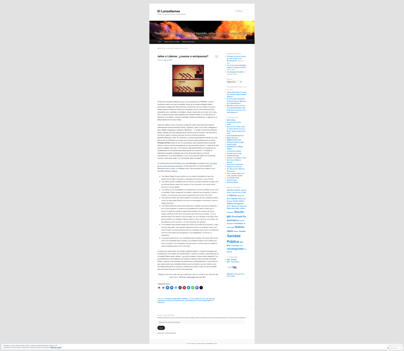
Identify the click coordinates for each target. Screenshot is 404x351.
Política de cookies (55, 347)
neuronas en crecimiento (235, 164)
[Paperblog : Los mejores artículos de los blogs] (232, 269)
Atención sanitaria (233, 190)
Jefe (203, 299)
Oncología (168, 299)
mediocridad (161, 300)
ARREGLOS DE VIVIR (234, 140)
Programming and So (234, 122)
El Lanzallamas (168, 11)
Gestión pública (238, 201)
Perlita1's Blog (231, 144)
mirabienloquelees (233, 156)
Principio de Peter (179, 300)
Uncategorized (235, 248)
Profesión (239, 223)
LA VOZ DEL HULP (233, 178)
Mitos (237, 208)
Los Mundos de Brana (234, 151)
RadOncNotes (231, 120)
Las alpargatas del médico (235, 72)
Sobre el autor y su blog (172, 42)
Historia (230, 203)
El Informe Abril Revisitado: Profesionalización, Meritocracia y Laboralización (236, 101)
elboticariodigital (232, 182)
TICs (241, 245)
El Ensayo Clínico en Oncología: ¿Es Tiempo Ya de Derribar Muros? (236, 58)
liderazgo (212, 299)
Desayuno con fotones (234, 167)
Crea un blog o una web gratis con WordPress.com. (202, 344)
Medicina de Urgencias (239, 206)
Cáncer (233, 195)
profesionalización (190, 300)
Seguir (161, 328)
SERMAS (185, 299)
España (234, 198)
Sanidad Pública (176, 299)
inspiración (198, 299)
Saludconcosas (232, 180)
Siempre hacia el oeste (234, 153)
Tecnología (235, 245)
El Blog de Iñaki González (235, 142)
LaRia (229, 124)
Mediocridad (231, 208)
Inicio (159, 42)
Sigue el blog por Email (165, 315)
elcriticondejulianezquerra (235, 136)
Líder (207, 299)
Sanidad (242, 231)
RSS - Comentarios (233, 262)
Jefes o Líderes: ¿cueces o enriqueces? (182, 56)
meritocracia (169, 300)
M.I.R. (229, 206)
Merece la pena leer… (189, 42)
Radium (236, 231)
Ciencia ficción (236, 192)
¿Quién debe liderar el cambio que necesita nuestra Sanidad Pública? (237, 94)
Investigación (239, 203)
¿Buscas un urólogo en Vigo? (236, 158)
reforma (199, 300)
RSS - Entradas (232, 259)
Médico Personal (232, 138)
